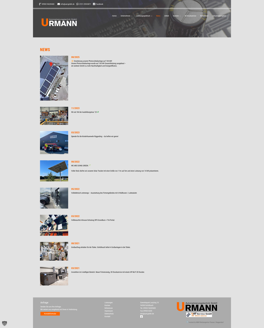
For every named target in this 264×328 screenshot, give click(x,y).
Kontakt (107, 316)
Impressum (109, 311)
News (158, 16)
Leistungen (109, 302)
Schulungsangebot (219, 16)
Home (114, 16)
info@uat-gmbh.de (147, 314)
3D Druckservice (190, 16)
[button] (4, 323)
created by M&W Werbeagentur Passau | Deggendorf (206, 322)
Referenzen (204, 16)
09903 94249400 (149, 308)
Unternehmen (125, 16)
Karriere (176, 16)
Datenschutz (109, 314)
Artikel (166, 16)
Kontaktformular (50, 314)
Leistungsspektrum (143, 16)
